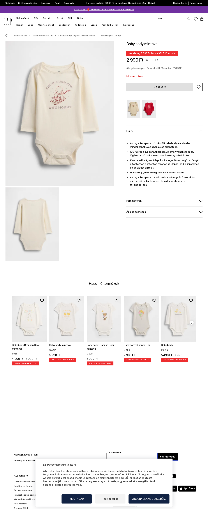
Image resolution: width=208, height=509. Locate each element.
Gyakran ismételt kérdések (27, 481)
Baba (80, 18)
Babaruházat (20, 35)
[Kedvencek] (196, 19)
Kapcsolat (46, 3)
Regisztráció (134, 3)
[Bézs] (133, 108)
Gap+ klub (69, 3)
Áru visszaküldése (23, 490)
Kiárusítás (128, 25)
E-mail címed (115, 452)
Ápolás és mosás (136, 211)
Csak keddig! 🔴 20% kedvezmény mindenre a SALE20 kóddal (104, 9)
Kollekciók (80, 25)
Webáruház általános (24, 499)
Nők (36, 18)
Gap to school (46, 25)
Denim (19, 25)
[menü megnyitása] (31, 18)
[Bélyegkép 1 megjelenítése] (32, 224)
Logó (30, 25)
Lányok (59, 18)
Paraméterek (133, 200)
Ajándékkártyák (110, 25)
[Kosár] (202, 19)
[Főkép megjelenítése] (59, 113)
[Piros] (149, 108)
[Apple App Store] (187, 489)
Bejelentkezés (180, 3)
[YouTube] (173, 476)
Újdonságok (22, 18)
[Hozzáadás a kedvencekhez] (42, 300)
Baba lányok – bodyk (111, 35)
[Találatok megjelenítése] (188, 19)
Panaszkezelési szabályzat (27, 495)
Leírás (130, 131)
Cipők (94, 25)
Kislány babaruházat (43, 35)
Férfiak (47, 18)
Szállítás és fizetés (27, 3)
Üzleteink (10, 3)
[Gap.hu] (8, 21)
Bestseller (64, 25)
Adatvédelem (20, 503)
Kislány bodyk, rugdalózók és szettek (76, 35)
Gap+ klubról (148, 3)
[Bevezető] (6, 35)
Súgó (57, 3)
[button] (199, 87)
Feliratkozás (167, 456)
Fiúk (70, 18)
